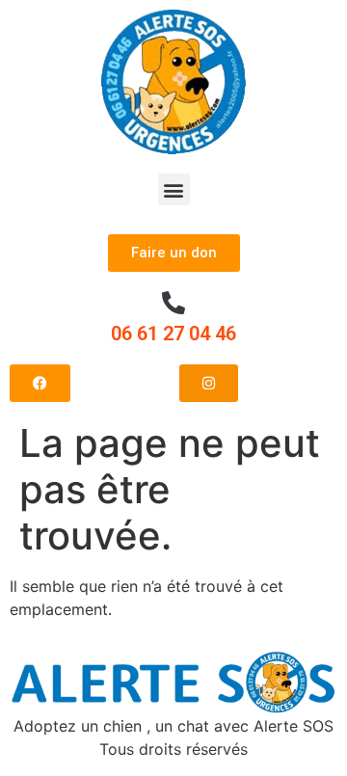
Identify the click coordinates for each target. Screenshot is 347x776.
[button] (174, 189)
